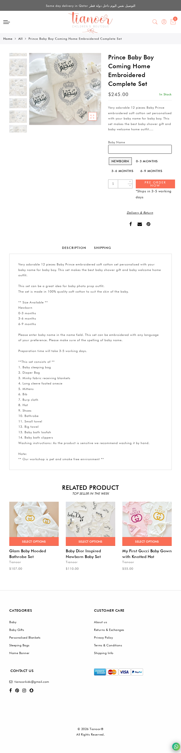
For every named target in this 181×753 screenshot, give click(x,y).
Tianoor (15, 562)
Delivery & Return (140, 212)
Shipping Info (103, 653)
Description (74, 248)
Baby (12, 622)
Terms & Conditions (108, 645)
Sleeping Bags (19, 645)
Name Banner (19, 653)
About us (100, 622)
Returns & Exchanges (109, 630)
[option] (65, 89)
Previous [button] (37, 91)
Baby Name (116, 142)
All (20, 38)
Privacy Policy (103, 637)
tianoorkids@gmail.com (32, 681)
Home (8, 38)
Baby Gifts (16, 630)
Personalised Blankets (25, 637)
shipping (102, 248)
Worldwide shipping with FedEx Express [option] (90, 6)
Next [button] (87, 91)
